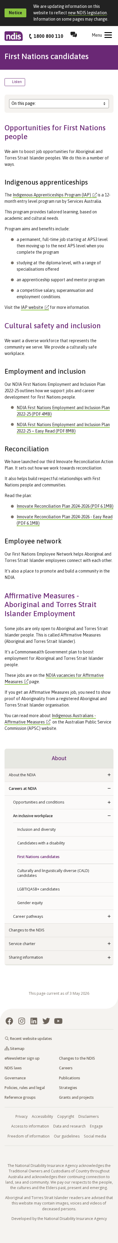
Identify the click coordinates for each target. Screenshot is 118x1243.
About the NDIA (22, 774)
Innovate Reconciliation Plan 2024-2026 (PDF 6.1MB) (65, 506)
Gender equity (30, 902)
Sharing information (26, 957)
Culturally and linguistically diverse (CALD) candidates (53, 873)
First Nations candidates (38, 856)
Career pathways (28, 916)
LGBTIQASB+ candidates (38, 889)
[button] (109, 775)
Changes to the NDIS (26, 930)
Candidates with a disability (41, 843)
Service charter (22, 943)
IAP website (32, 307)
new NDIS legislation (87, 12)
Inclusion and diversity (36, 829)
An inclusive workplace (33, 815)
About (59, 758)
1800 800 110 (48, 36)
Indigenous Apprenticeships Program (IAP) (52, 194)
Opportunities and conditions (38, 802)
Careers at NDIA (23, 788)
